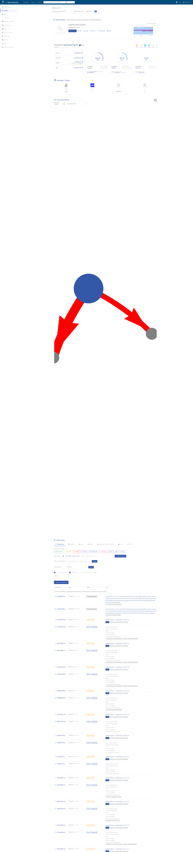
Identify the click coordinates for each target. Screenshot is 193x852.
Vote (5, 29)
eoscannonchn (127, 598)
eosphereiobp (149, 598)
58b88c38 (61, 690)
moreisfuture (139, 600)
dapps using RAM (93, 71)
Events (33, 2)
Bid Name (7, 36)
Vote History (102, 30)
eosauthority (119, 598)
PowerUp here (141, 72)
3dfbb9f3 (61, 596)
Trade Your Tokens (9, 47)
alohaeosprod (123, 596)
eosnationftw (141, 598)
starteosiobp (109, 602)
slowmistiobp (137, 613)
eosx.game (125, 600)
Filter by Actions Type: (59, 548)
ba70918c (61, 643)
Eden (157, 47)
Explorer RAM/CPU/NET (106, 544)
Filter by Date (57, 556)
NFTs (130, 544)
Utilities (6, 39)
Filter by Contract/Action (60, 561)
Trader (153, 47)
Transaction (60, 544)
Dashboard (7, 7)
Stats (87, 30)
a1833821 (61, 778)
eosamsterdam (111, 598)
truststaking (116, 602)
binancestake (138, 596)
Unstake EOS (117, 72)
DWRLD (118, 91)
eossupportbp (111, 600)
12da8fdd (61, 825)
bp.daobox (144, 596)
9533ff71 (60, 756)
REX (5, 14)
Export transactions (61, 582)
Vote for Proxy (72, 30)
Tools (39, 2)
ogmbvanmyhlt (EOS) (59, 11)
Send (89, 11)
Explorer (26, 2)
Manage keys (7, 25)
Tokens (72, 544)
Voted (137, 47)
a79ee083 (61, 667)
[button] (74, 103)
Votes (91, 544)
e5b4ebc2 (61, 801)
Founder (140, 47)
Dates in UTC (59, 578)
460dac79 (61, 619)
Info (80, 30)
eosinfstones (134, 598)
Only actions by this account (89, 572)
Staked (149, 47)
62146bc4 (61, 849)
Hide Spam (75, 572)
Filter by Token (56, 103)
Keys (81, 544)
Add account (80, 11)
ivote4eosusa (132, 600)
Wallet (6, 10)
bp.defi (149, 596)
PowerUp (6, 17)
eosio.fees (119, 619)
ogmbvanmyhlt (109, 596)
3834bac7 (61, 714)
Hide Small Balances (61, 572)
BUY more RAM (90, 72)
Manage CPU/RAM (9, 21)
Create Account (8, 32)
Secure (145, 47)
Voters (93, 30)
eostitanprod (118, 600)
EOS (68, 2)
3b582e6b (61, 609)
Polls (110, 30)
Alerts (5, 43)
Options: (56, 575)
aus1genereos (130, 596)
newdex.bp (146, 600)
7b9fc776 (61, 735)
